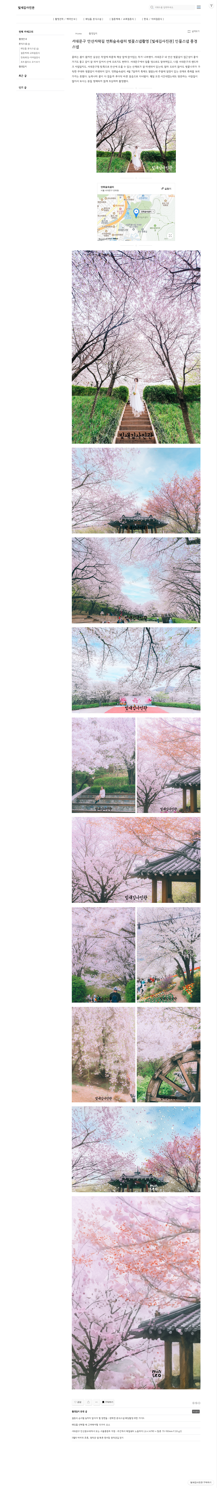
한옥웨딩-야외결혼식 (30, 57)
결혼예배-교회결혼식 (30, 53)
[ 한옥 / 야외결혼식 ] (153, 19)
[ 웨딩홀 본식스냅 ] (93, 19)
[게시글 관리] (96, 1402)
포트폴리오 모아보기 (30, 61)
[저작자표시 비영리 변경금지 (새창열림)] (196, 1403)
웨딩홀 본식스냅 (28, 48)
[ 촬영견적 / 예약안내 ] (65, 19)
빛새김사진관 (26, 7)
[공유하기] (88, 1402)
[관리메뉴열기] (211, 5)
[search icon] (151, 7)
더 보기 (196, 1411)
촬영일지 (23, 66)
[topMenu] (199, 7)
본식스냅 (23, 43)
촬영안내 (23, 39)
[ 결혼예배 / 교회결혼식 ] (123, 19)
